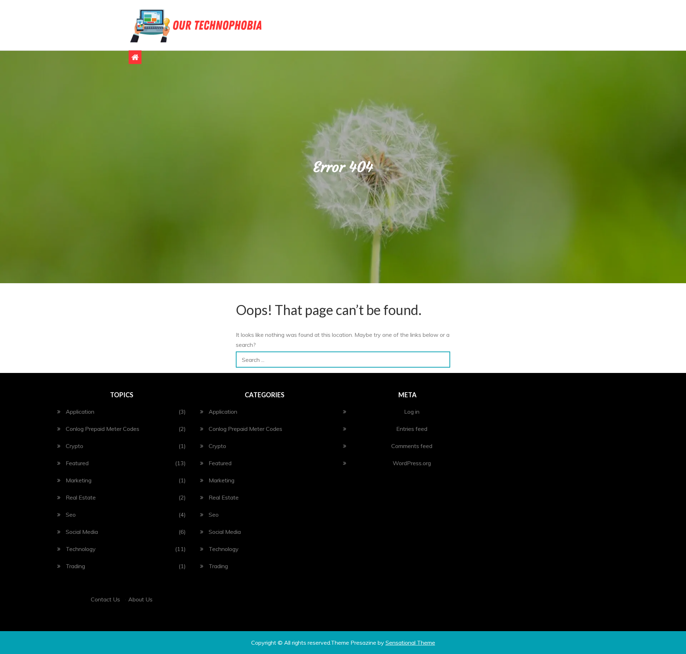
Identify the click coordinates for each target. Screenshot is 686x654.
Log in (411, 411)
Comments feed (411, 445)
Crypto (74, 445)
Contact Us (105, 599)
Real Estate (81, 497)
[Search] (442, 359)
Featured (77, 463)
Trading (75, 566)
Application (80, 411)
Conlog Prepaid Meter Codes (102, 428)
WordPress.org (412, 463)
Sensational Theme (410, 642)
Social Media (82, 531)
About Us (140, 599)
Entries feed (411, 428)
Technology (81, 548)
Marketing (78, 480)
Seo (71, 514)
